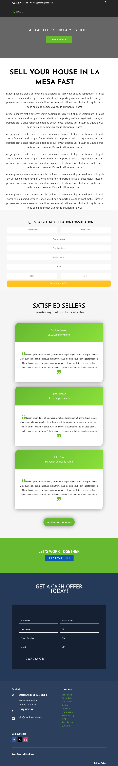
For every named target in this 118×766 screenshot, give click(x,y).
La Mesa (66, 708)
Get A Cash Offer (59, 283)
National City (68, 715)
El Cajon (66, 725)
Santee (65, 705)
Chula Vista (67, 711)
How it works (59, 39)
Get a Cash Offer (59, 558)
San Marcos (67, 722)
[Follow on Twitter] (20, 739)
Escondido (67, 698)
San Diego (67, 701)
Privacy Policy (100, 763)
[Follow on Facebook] (14, 739)
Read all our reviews (59, 522)
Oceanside (67, 694)
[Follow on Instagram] (25, 739)
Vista (64, 718)
